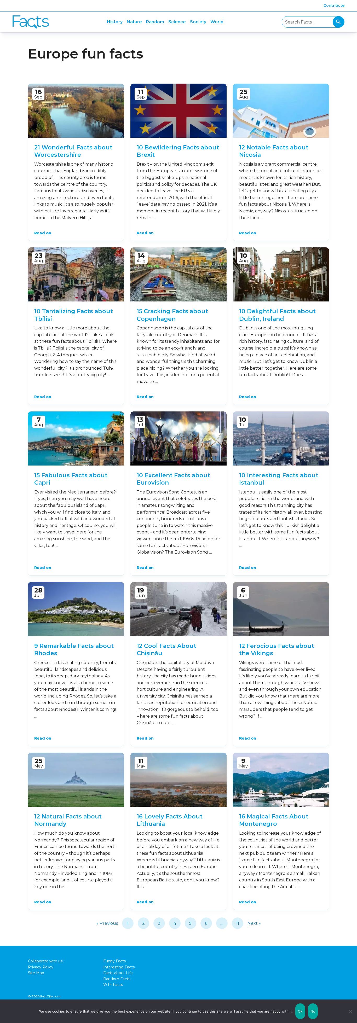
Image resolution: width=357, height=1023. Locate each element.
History (115, 21)
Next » (254, 923)
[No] (350, 1011)
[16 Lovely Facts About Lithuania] (178, 780)
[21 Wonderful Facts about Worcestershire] (76, 111)
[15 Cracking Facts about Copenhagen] (178, 274)
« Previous (107, 923)
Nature (134, 21)
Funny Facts (114, 961)
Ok (300, 1011)
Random (155, 21)
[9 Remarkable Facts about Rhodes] (76, 609)
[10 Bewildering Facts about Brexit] (178, 111)
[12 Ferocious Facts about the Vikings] (281, 609)
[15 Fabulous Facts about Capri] (76, 438)
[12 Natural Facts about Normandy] (76, 780)
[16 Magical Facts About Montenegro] (281, 780)
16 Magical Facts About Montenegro (273, 820)
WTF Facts (113, 984)
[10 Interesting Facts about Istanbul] (281, 438)
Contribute (334, 5)
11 (237, 923)
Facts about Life (118, 972)
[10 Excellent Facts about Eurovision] (178, 438)
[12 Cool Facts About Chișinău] (178, 609)
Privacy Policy (40, 967)
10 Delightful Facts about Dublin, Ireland (277, 315)
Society (198, 21)
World (216, 21)
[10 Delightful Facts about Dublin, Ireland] (281, 274)
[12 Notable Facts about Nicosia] (281, 111)
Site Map (36, 972)
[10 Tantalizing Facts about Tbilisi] (76, 274)
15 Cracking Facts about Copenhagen (172, 315)
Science (177, 21)
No (312, 1011)
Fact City (31, 22)
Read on (42, 233)
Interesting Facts (119, 967)
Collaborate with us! (45, 961)
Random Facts (116, 979)
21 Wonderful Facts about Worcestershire (73, 151)
